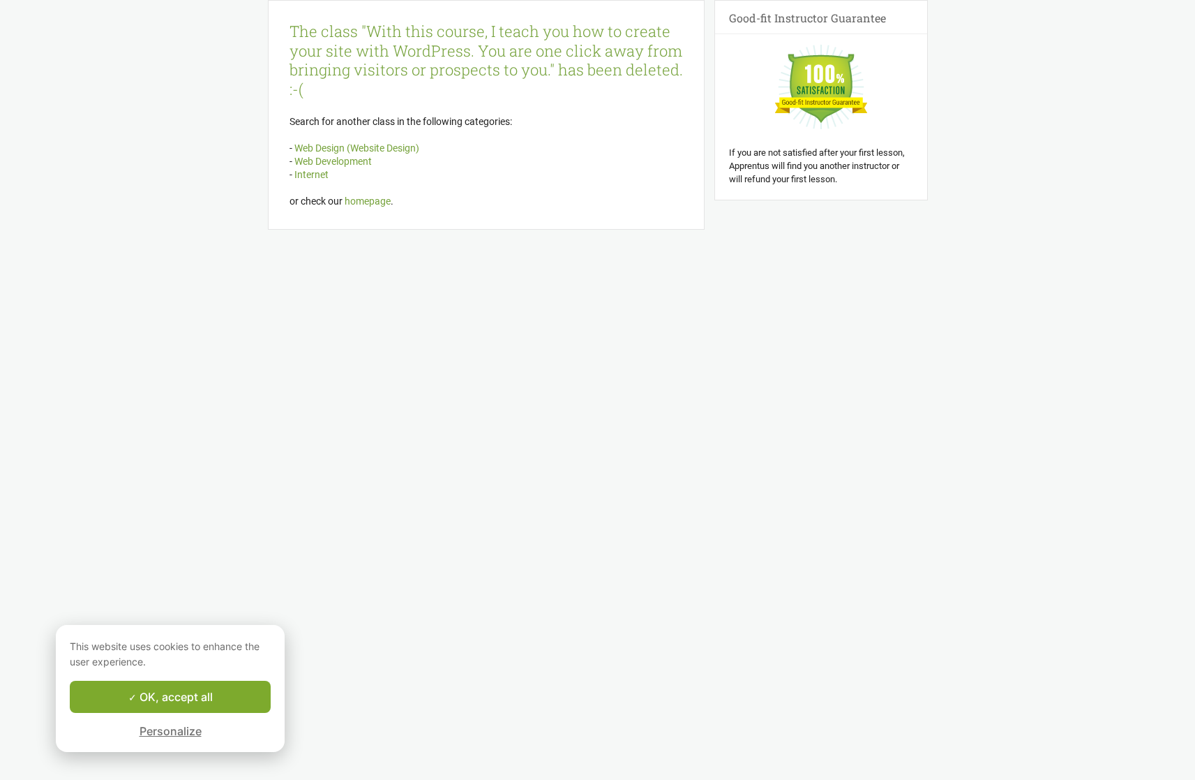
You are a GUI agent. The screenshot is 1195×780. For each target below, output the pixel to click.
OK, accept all (175, 697)
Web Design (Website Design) (355, 148)
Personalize (171, 731)
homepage (368, 201)
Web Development (332, 161)
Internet (310, 174)
